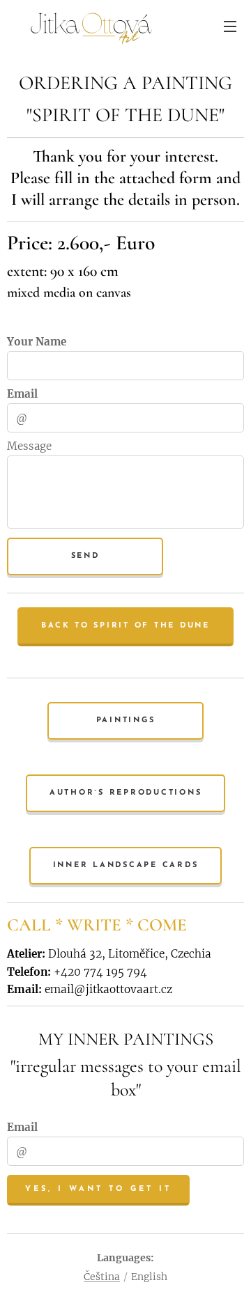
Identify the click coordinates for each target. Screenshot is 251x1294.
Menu (230, 26)
